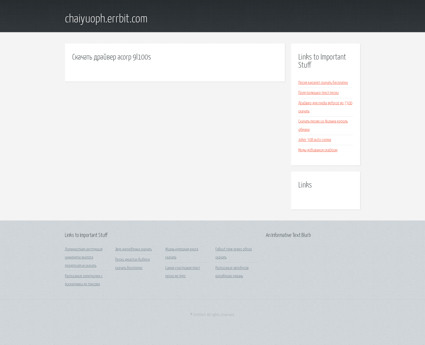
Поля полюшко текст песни (318, 93)
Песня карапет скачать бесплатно (323, 83)
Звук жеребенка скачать (133, 249)
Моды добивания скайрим (317, 150)
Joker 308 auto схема (314, 140)
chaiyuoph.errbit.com (106, 19)
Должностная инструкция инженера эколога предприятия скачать (84, 257)
